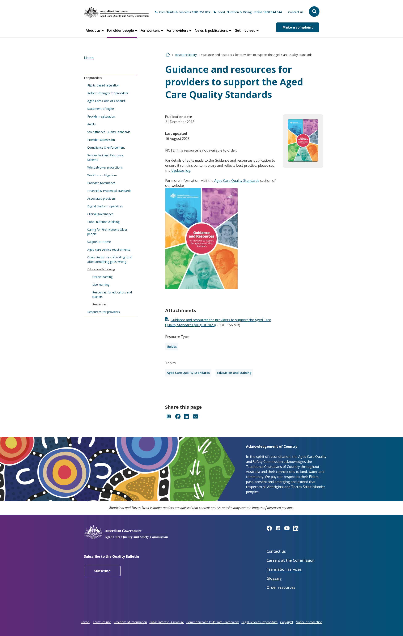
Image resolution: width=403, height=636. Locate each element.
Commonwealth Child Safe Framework (212, 622)
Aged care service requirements (108, 249)
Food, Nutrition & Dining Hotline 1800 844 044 (250, 12)
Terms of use (102, 622)
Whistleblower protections (105, 167)
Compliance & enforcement (106, 147)
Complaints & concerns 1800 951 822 (184, 12)
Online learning (102, 277)
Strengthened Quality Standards (108, 132)
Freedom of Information (130, 622)
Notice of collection (309, 622)
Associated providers (101, 198)
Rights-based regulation (103, 85)
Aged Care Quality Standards (236, 180)
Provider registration (101, 116)
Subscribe (102, 571)
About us (93, 30)
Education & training (101, 269)
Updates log (180, 170)
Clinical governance (100, 214)
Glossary (274, 578)
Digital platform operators (105, 206)
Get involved (244, 30)
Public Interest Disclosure (166, 622)
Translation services (284, 569)
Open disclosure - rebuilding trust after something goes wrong (109, 259)
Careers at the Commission (290, 560)
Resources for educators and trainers (112, 294)
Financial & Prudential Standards (109, 191)
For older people (120, 30)
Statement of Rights (101, 109)
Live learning (100, 285)
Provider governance (101, 183)
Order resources (281, 587)
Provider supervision (101, 140)
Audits (91, 124)
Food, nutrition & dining (103, 222)
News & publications (211, 30)
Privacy (85, 622)
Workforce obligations (102, 175)
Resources (99, 304)
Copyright (286, 622)
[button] (314, 11)
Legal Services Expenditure (259, 622)
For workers (150, 30)
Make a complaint (298, 27)
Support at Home (99, 242)
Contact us (295, 12)
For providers (177, 30)
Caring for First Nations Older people (107, 232)
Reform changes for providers (107, 93)
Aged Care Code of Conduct (106, 101)
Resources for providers (103, 312)
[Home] (116, 12)
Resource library (186, 55)
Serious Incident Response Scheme (105, 157)
